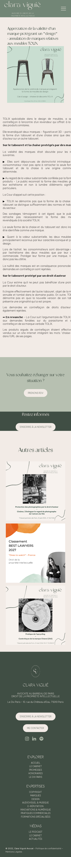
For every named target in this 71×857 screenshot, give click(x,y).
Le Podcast (35, 832)
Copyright (35, 792)
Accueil (35, 763)
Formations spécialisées (35, 817)
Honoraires (35, 773)
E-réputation (35, 806)
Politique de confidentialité (48, 848)
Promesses (35, 770)
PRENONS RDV (35, 393)
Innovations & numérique (35, 810)
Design (35, 799)
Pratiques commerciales (35, 813)
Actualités (35, 839)
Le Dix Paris (35, 777)
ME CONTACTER (35, 728)
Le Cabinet (35, 835)
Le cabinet (35, 766)
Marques (35, 795)
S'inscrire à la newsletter (36, 427)
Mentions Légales (13, 851)
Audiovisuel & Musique (35, 802)
